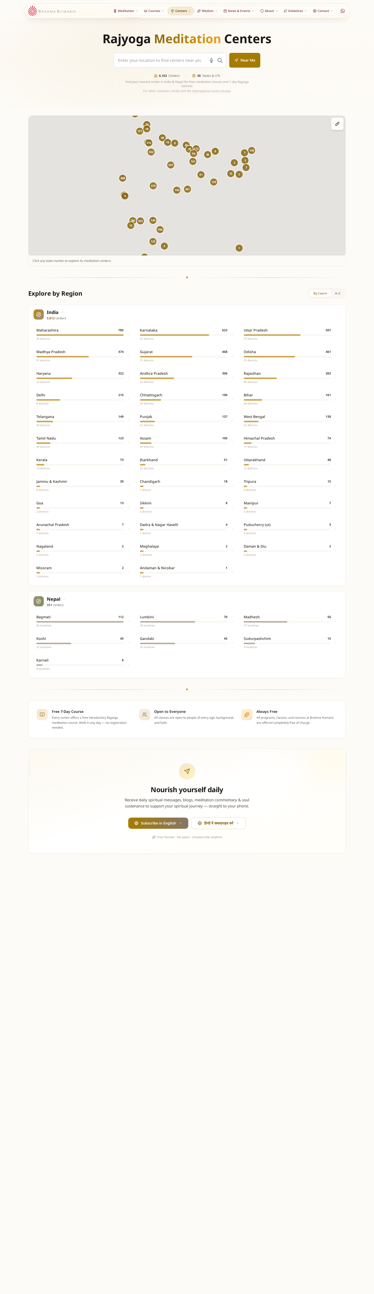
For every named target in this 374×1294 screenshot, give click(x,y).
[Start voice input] (211, 60)
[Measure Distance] (337, 124)
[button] (153, 186)
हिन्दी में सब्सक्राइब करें (218, 823)
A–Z (337, 293)
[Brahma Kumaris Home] (52, 11)
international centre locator (211, 91)
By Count (320, 293)
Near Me (247, 60)
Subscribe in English (158, 823)
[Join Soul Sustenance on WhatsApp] (343, 11)
